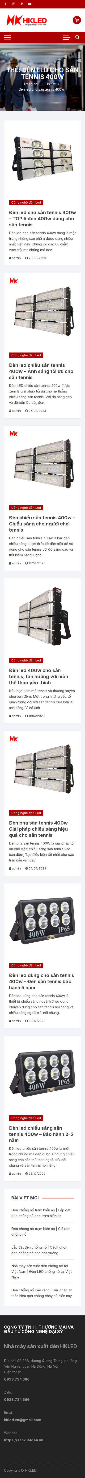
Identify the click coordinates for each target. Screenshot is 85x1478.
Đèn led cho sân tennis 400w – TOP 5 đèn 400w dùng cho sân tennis (42, 219)
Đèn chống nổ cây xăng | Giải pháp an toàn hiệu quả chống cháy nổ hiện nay (41, 1293)
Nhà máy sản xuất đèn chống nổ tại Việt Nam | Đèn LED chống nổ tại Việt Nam (41, 1271)
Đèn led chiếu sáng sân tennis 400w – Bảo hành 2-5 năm (41, 1134)
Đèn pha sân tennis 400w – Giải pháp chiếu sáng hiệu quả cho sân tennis (40, 829)
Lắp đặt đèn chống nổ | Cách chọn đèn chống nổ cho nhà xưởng (39, 1250)
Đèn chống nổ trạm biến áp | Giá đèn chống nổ (40, 1231)
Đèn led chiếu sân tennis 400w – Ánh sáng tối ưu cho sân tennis (41, 371)
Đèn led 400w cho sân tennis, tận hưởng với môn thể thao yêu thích (38, 676)
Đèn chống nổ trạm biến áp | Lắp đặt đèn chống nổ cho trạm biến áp (40, 1213)
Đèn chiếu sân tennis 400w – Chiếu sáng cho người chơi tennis (42, 524)
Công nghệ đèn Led (26, 202)
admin (16, 258)
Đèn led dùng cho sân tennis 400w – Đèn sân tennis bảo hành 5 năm (41, 981)
